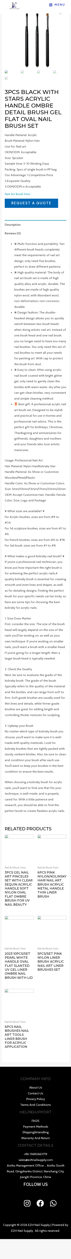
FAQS (35, 1121)
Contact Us (35, 1093)
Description (13, 224)
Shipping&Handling (35, 1132)
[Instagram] (27, 1203)
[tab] (35, 224)
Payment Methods (35, 1126)
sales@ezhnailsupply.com (36, 1160)
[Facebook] (40, 1203)
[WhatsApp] (53, 1203)
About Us (35, 1087)
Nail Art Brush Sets (17, 194)
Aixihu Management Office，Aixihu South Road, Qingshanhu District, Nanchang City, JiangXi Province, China (35, 1171)
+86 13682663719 (35, 1154)
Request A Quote (31, 203)
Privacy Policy (35, 1099)
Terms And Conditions (35, 1105)
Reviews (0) (13, 233)
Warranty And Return (35, 1138)
